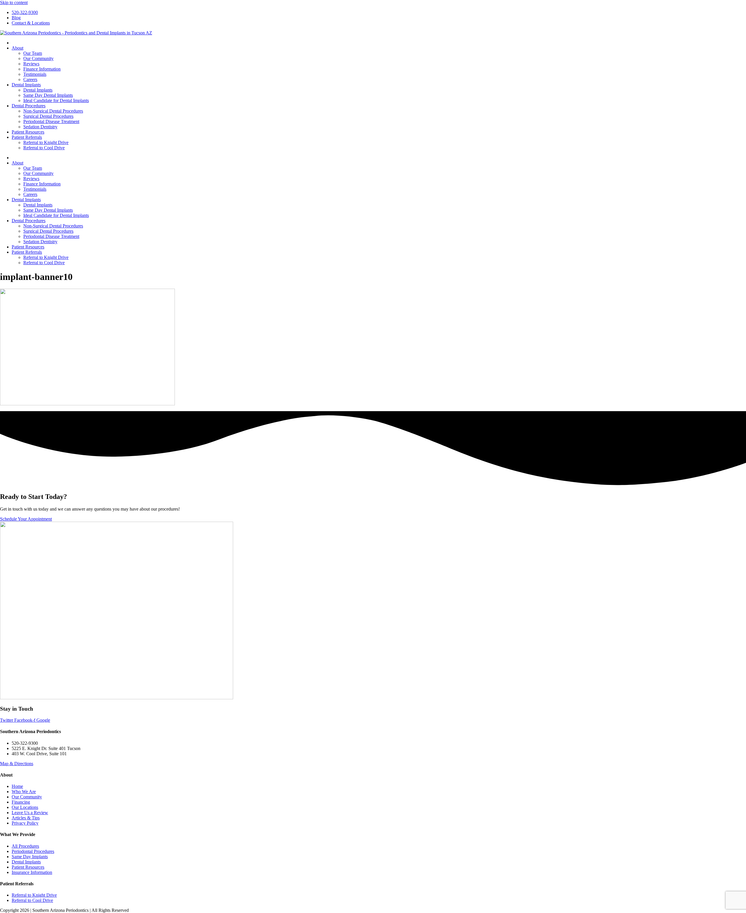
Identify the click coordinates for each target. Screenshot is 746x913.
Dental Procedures (28, 105)
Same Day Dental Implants (48, 95)
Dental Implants (26, 84)
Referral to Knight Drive (45, 142)
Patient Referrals (27, 137)
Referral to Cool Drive (44, 147)
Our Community (38, 58)
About (17, 47)
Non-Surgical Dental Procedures (53, 110)
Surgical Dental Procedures (48, 116)
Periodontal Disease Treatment (51, 121)
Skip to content (14, 2)
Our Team (32, 53)
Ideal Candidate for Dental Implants (56, 100)
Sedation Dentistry (40, 126)
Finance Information (42, 68)
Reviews (31, 63)
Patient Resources (28, 131)
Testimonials (34, 74)
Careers (30, 79)
